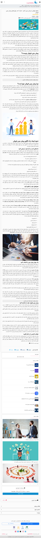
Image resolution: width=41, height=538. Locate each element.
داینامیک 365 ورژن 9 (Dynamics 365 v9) (28, 398)
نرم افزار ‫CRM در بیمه (31, 381)
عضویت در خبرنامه (20, 493)
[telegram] (25, 532)
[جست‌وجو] (1, 2)
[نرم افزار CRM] (32, 2)
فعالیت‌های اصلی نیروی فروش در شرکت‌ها (32, 439)
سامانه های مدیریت (30, 533)
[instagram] (23, 532)
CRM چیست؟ (32, 370)
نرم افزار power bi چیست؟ (30, 365)
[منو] (39, 2)
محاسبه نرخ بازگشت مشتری (28, 80)
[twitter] (20, 532)
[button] (4, 2)
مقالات (22, 5)
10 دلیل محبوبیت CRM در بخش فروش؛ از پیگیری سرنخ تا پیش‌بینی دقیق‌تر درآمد (26, 462)
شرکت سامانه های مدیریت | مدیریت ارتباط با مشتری (32, 5)
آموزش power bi (31, 376)
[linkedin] (18, 532)
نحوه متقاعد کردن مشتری (28, 301)
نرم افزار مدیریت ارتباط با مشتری (11, 181)
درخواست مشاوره (30, 523)
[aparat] (16, 532)
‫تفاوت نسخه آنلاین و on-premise (29, 410)
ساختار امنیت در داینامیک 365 (29, 393)
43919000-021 (4, 534)
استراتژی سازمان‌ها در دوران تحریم (29, 387)
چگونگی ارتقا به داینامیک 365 (29, 404)
